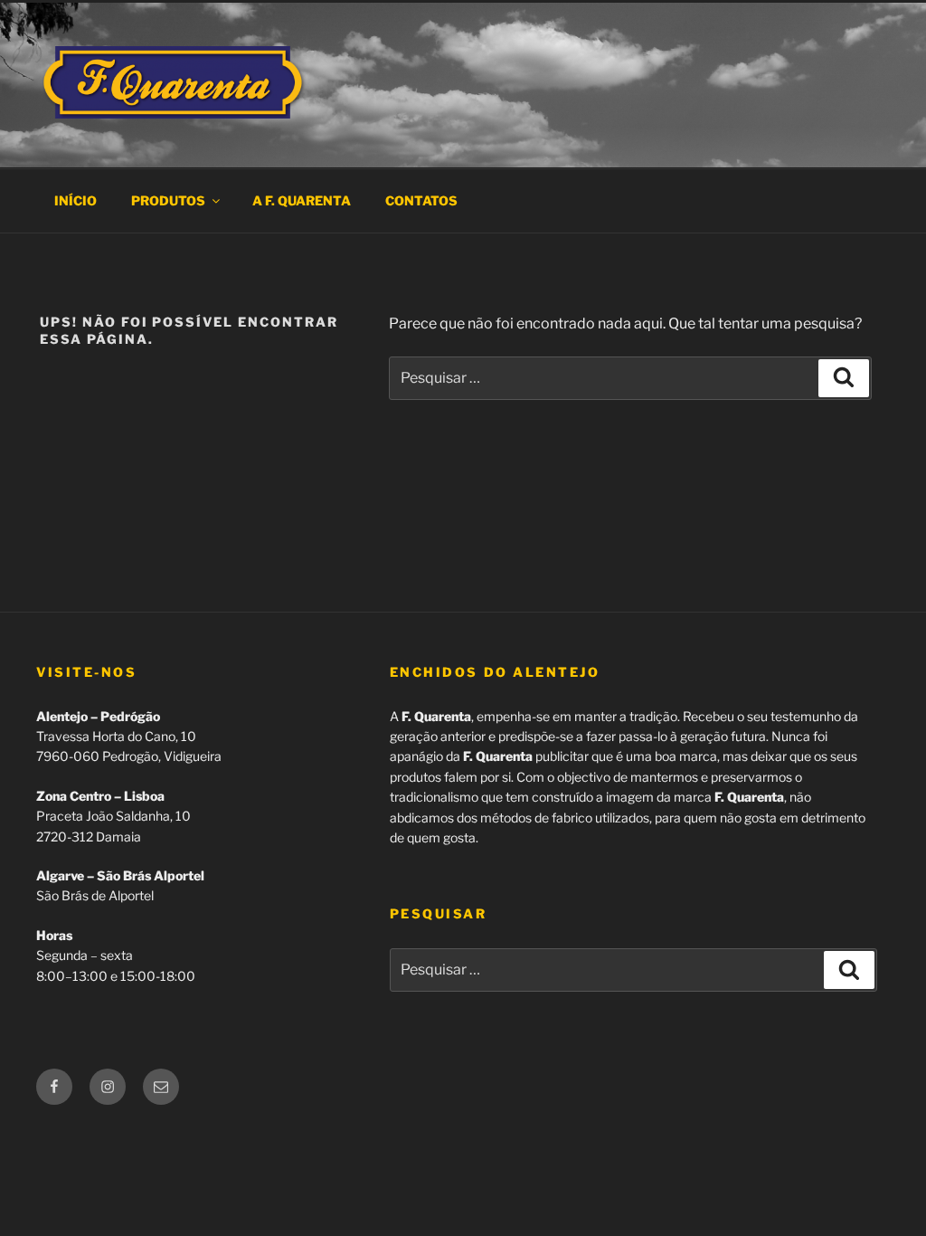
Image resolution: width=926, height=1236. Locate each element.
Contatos (421, 200)
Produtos (168, 200)
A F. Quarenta (301, 200)
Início (75, 200)
